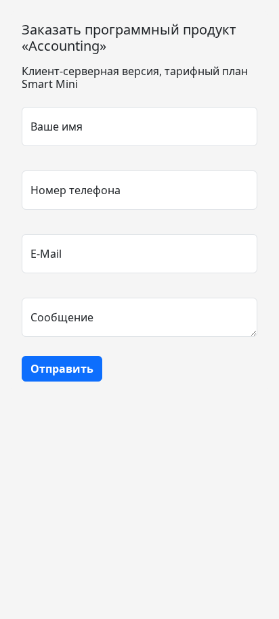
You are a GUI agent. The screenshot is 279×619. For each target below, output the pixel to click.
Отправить (61, 368)
